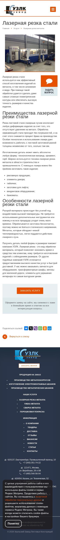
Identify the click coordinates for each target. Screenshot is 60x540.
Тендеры (32, 427)
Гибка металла (32, 404)
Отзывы (32, 435)
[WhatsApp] (40, 328)
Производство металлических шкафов (32, 388)
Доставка (32, 431)
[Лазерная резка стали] (30, 36)
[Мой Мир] (50, 328)
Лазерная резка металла (32, 400)
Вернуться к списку (19, 336)
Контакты (32, 451)
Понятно (13, 523)
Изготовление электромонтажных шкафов (32, 384)
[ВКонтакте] (26, 328)
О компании (32, 423)
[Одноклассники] (45, 328)
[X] (31, 328)
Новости (32, 443)
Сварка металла (32, 408)
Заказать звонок (29, 366)
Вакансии (32, 439)
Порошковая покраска (32, 412)
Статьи (32, 447)
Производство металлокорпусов (32, 380)
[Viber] (36, 328)
